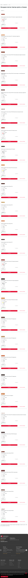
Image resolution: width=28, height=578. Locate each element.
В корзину (9, 47)
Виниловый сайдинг (3, 561)
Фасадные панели (3, 562)
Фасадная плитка (5, 4)
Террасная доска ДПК (11, 561)
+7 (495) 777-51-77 (5, 548)
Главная (1, 4)
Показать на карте (5, 553)
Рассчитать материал (22, 65)
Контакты (19, 562)
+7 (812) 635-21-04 (18, 548)
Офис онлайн (19, 567)
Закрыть (26, 577)
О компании (19, 561)
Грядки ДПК (10, 562)
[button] (26, 550)
